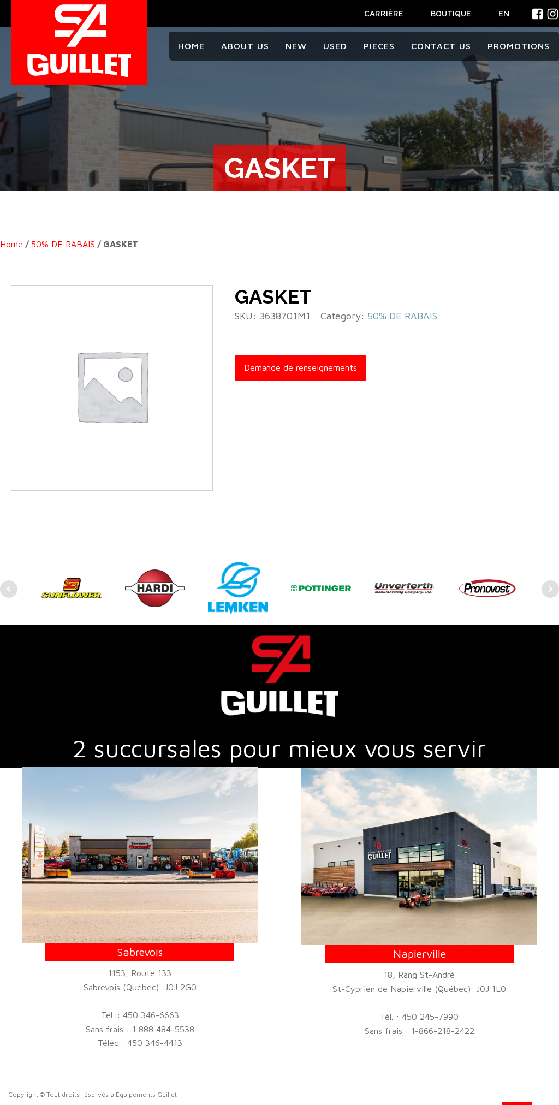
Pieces (379, 46)
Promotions (518, 46)
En (503, 13)
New (296, 46)
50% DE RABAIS (63, 244)
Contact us (441, 46)
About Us (245, 46)
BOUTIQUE (451, 13)
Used (335, 46)
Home (191, 46)
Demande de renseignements (300, 367)
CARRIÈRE (383, 13)
